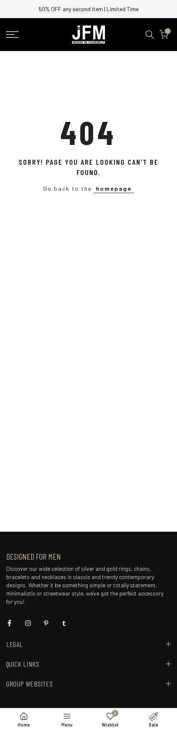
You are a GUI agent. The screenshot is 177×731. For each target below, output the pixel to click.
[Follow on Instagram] (28, 623)
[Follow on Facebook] (9, 623)
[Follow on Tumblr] (64, 623)
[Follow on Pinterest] (46, 623)
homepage (114, 188)
